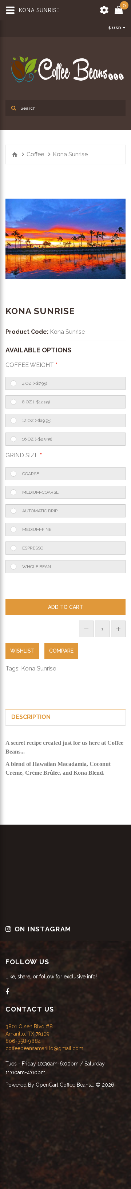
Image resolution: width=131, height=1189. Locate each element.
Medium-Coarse (40, 492)
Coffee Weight (29, 364)
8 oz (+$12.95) (36, 401)
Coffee (35, 154)
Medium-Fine (36, 529)
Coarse (30, 473)
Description (31, 716)
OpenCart (47, 1084)
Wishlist (22, 651)
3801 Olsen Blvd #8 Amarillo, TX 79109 (29, 1029)
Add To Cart (65, 607)
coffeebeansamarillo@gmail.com (44, 1048)
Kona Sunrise (38, 668)
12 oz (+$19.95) (36, 420)
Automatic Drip (39, 510)
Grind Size (21, 455)
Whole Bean (36, 566)
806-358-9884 (23, 1041)
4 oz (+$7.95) (34, 383)
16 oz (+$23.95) (37, 439)
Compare (61, 651)
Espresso (32, 548)
